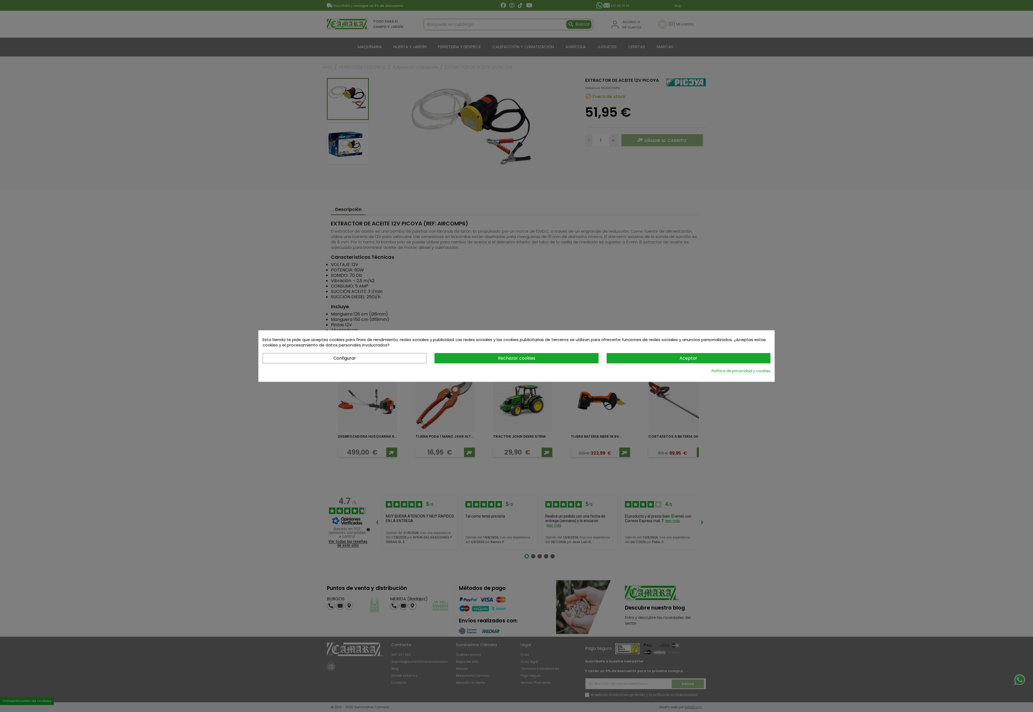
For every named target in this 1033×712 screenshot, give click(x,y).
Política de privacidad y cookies (741, 371)
